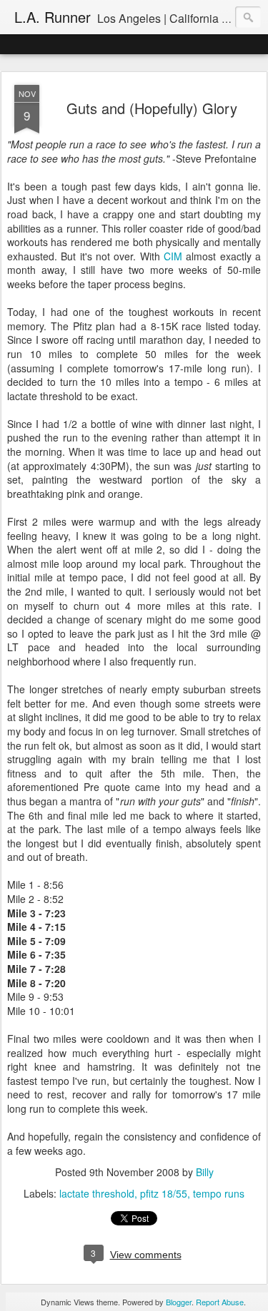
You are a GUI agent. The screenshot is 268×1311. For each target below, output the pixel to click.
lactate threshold (96, 1193)
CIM (175, 256)
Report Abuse (220, 1301)
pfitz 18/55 (163, 1193)
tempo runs (218, 1193)
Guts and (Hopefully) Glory (151, 108)
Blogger (179, 1301)
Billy (205, 1172)
